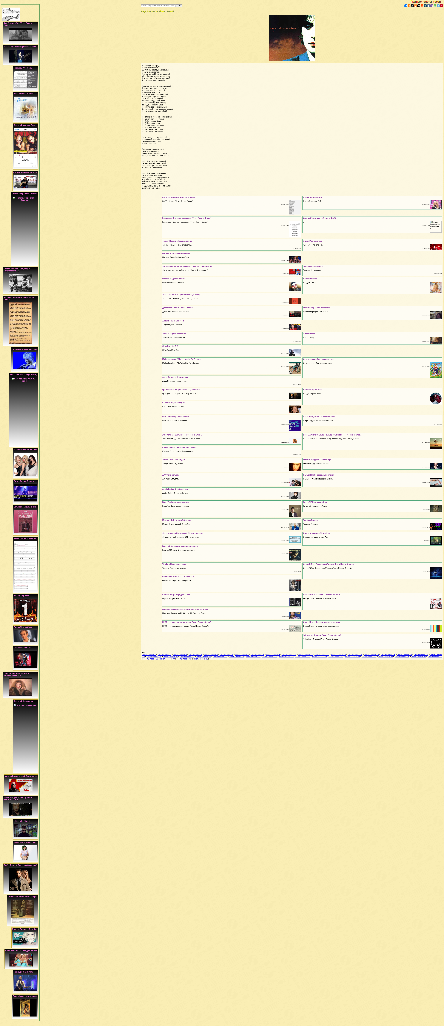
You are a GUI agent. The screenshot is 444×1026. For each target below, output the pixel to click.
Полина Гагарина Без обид (24, 929)
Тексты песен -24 (220, 657)
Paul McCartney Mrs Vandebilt (175, 417)
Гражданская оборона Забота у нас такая (181, 390)
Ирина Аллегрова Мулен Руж (316, 533)
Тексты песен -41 (200, 659)
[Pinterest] (441, 5)
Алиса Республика (22, 648)
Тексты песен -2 (164, 655)
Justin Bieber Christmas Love (175, 489)
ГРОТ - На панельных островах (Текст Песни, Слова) (186, 622)
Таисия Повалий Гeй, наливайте (177, 241)
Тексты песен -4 (195, 655)
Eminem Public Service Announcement (179, 447)
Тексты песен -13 (338, 655)
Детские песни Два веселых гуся (318, 359)
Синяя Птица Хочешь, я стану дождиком (321, 622)
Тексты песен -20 (154, 657)
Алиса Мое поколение (313, 241)
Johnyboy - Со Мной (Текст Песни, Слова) (19, 298)
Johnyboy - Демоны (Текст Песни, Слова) (322, 635)
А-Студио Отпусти (170, 475)
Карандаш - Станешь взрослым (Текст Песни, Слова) (186, 218)
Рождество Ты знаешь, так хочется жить (321, 595)
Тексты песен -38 (150, 659)
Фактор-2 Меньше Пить (24, 125)
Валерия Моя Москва (23, 94)
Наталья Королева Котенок (24, 194)
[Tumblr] (428, 5)
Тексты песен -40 (184, 659)
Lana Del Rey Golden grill (173, 403)
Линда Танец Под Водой (173, 460)
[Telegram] (438, 5)
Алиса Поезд (309, 334)
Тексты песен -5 (211, 655)
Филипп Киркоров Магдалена (316, 308)
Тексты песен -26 (253, 657)
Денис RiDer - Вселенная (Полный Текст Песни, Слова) (328, 564)
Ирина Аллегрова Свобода (24, 349)
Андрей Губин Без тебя (173, 321)
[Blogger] (415, 5)
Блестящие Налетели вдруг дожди (21, 951)
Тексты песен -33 (369, 657)
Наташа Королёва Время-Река (176, 253)
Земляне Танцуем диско (25, 507)
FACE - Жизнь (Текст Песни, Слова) (178, 197)
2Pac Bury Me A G (170, 346)
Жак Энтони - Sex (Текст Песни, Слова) (18, 24)
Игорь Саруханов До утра (25, 172)
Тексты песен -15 (371, 655)
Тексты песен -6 (226, 655)
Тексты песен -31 (335, 657)
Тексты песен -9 (273, 655)
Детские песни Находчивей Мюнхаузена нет (182, 533)
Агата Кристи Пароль (24, 481)
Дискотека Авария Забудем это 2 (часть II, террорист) (187, 266)
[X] (412, 5)
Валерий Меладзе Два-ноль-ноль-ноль (180, 546)
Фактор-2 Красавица (23, 701)
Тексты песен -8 (257, 655)
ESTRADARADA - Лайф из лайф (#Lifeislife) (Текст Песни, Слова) (332, 435)
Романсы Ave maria (23, 68)
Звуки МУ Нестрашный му (315, 502)
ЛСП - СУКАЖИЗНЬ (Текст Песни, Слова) (181, 295)
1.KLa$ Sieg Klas (21, 596)
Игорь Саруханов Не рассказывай (319, 417)
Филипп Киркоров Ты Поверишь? (178, 577)
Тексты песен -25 (236, 657)
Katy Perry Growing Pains (25, 842)
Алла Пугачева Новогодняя (175, 377)
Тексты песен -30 (319, 657)
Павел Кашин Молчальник (25, 996)
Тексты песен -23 (203, 657)
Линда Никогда (310, 279)
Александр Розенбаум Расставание (20, 47)
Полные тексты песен (427, 1)
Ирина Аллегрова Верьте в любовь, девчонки (16, 674)
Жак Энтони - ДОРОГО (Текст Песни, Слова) (182, 435)
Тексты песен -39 (167, 659)
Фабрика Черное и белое (25, 450)
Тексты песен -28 (286, 657)
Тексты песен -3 (180, 655)
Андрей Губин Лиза (23, 627)
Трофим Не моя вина (313, 266)
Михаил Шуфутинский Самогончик (21, 776)
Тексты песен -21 (170, 657)
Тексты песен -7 (242, 655)
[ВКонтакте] (405, 5)
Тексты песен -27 (269, 657)
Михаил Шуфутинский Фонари (317, 460)
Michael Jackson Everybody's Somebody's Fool (17, 270)
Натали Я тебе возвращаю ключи (318, 475)
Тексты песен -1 (149, 655)
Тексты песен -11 (305, 655)
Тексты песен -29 (302, 657)
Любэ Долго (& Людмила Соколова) (20, 865)
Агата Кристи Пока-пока (25, 538)
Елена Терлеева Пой (312, 197)
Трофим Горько (310, 520)
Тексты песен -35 (402, 657)
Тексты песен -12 (321, 655)
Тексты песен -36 (418, 657)
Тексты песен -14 (355, 655)
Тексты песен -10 (289, 655)
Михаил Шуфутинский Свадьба (176, 520)
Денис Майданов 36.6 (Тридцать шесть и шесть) (18, 799)
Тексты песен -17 (404, 655)
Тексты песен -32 (352, 657)
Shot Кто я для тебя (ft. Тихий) (23, 375)
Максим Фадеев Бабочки (173, 279)
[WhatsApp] (435, 5)
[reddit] (422, 5)
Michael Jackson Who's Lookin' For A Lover (181, 359)
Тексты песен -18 (421, 655)
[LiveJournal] (425, 5)
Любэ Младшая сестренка (174, 334)
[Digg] (418, 5)
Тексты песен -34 (385, 657)
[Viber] (431, 5)
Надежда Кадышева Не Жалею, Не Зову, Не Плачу (185, 609)
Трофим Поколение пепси (174, 564)
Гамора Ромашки (22, 821)
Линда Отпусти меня (312, 390)
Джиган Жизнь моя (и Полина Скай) (319, 218)
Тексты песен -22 (187, 657)
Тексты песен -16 (388, 655)
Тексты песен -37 (435, 657)
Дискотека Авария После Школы (177, 308)
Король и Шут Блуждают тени (176, 595)
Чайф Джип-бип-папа (23, 972)
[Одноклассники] (409, 5)
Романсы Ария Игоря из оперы (22, 897)
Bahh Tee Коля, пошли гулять (175, 502)
